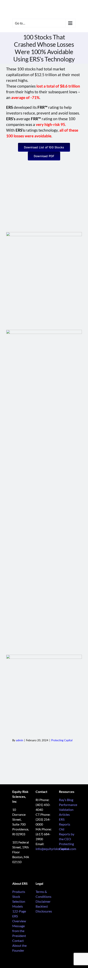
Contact (18, 940)
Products (18, 892)
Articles (64, 814)
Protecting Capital (61, 740)
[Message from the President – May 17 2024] (44, 234)
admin (19, 740)
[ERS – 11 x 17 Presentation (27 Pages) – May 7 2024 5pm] (44, 331)
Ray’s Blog (66, 800)
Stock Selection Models (18, 901)
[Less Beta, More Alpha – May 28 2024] (44, 656)
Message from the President (19, 931)
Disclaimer (43, 901)
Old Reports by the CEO (66, 834)
